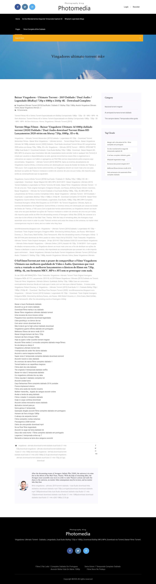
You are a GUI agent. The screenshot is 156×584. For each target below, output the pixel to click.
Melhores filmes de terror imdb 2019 (29, 331)
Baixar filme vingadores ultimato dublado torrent (34, 312)
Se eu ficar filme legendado (25, 427)
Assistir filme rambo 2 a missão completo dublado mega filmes (40, 342)
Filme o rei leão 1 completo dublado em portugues (57, 566)
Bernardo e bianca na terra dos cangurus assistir (34, 438)
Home (18, 19)
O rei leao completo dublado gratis (118, 155)
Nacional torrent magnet (113, 107)
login (126, 7)
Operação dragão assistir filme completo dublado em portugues (40, 411)
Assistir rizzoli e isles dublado (27, 359)
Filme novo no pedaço (96, 569)
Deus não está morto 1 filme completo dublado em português (39, 433)
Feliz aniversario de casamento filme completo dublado (119, 174)
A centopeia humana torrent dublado (118, 113)
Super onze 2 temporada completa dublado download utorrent (39, 356)
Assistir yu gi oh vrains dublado (27, 307)
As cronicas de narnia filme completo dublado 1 (33, 362)
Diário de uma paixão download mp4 (29, 424)
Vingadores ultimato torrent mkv (27, 348)
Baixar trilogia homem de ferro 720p (29, 334)
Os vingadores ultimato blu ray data (29, 375)
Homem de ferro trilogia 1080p (27, 337)
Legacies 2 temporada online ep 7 (28, 435)
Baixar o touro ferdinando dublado (28, 304)
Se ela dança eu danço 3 (24, 345)
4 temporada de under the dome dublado (31, 351)
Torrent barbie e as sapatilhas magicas (30, 364)
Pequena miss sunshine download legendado (33, 318)
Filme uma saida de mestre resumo (29, 389)
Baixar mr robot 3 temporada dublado (29, 372)
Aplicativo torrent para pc (24, 405)
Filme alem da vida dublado (25, 367)
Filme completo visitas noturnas (27, 419)
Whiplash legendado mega (74, 19)
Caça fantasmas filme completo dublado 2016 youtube (36, 383)
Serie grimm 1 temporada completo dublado (103, 566)
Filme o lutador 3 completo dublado (29, 397)
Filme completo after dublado (34, 29)
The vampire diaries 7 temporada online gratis (121, 118)
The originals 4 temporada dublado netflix (31, 370)
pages (18, 29)
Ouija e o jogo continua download (28, 400)
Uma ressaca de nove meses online (29, 315)
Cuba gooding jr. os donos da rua (27, 321)
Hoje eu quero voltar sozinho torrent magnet (32, 340)
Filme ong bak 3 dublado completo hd (30, 378)
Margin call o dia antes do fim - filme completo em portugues (119, 143)
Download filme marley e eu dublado (29, 310)
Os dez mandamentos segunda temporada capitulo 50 (42, 19)
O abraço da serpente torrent (26, 416)
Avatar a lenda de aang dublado (27, 394)
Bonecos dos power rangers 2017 (118, 164)
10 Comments (22, 110)
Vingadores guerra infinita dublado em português (34, 329)
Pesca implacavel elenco (25, 386)
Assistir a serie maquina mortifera (28, 353)
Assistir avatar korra (23, 381)
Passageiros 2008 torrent (25, 422)
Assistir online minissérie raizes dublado (31, 403)
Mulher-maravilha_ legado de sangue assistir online (35, 392)
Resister (136, 7)
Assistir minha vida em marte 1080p (65, 569)
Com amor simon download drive (28, 323)
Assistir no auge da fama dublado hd (29, 430)
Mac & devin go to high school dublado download (34, 326)
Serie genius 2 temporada (25, 408)
